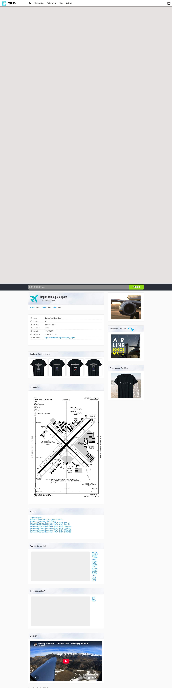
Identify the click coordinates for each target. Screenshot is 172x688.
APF (93, 597)
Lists (61, 3)
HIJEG (94, 563)
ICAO (32, 307)
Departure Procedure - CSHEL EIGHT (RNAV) (46, 519)
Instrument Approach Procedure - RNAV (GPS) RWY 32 (50, 525)
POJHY (94, 574)
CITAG (94, 556)
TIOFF (94, 579)
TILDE (94, 577)
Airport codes (38, 3)
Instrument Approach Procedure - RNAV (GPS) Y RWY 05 (50, 526)
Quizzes (69, 3)
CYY (93, 599)
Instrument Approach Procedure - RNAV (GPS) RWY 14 (50, 523)
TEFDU (94, 575)
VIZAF (94, 581)
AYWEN (95, 554)
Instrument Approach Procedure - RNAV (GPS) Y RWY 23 (50, 528)
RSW (94, 601)
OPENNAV (11, 3)
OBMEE (95, 570)
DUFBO (94, 558)
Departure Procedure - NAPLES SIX (43, 521)
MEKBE (94, 565)
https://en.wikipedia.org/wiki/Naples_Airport (60, 338)
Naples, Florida (50, 324)
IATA (44, 307)
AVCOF (94, 552)
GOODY (95, 561)
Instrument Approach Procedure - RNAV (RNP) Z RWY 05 (50, 530)
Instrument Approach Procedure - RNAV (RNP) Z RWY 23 (50, 532)
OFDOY (94, 572)
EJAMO (94, 559)
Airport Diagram (36, 517)
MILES (94, 567)
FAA (54, 307)
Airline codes (51, 3)
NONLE (94, 568)
